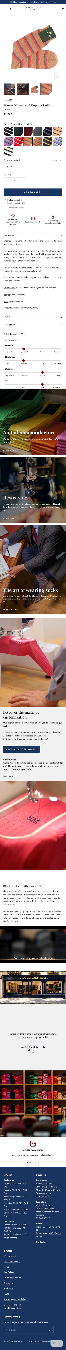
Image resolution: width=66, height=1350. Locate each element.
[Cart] (62, 9)
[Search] (9, 9)
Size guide (8, 1283)
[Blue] (8, 131)
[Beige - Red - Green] (38, 141)
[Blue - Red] (28, 131)
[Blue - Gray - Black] (47, 131)
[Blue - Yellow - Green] (47, 141)
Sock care (8, 1288)
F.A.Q (6, 1293)
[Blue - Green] (18, 131)
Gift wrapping (53, 222)
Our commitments (12, 1261)
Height (7, 317)
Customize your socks (21, 749)
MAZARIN (8, 99)
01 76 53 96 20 (43, 1196)
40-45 (9, 166)
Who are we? (10, 1256)
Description (9, 235)
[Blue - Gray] (38, 131)
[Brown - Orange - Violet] (28, 141)
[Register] (49, 1330)
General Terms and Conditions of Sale (12, 1306)
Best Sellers (9, 1272)
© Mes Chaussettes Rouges (13, 1341)
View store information (15, 207)
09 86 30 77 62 (43, 1218)
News (6, 1266)
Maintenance (10, 324)
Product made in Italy (33, 222)
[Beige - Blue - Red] (57, 141)
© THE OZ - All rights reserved (40, 1341)
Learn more (8, 776)
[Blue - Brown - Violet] (8, 141)
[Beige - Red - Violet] (18, 141)
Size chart (57, 160)
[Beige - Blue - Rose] (57, 131)
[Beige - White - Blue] (8, 151)
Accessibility (20, 1299)
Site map (8, 1299)
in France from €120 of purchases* (13, 222)
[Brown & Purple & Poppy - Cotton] (10, 89)
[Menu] (3, 9)
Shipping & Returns (12, 1277)
